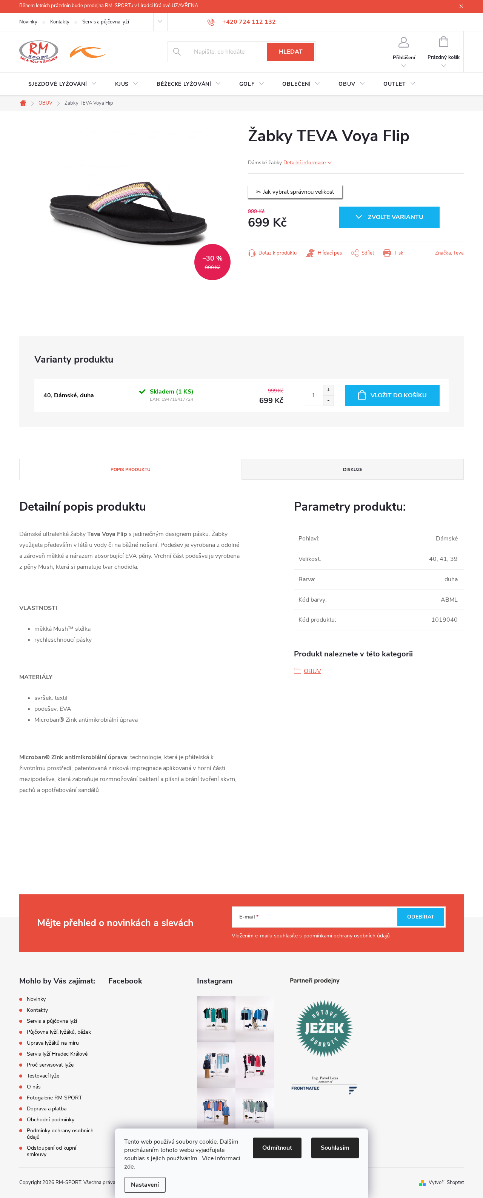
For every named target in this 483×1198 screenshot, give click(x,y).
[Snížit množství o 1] (328, 400)
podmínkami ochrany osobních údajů (346, 935)
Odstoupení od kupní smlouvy (51, 1151)
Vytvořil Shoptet (446, 1182)
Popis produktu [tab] (131, 469)
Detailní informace (304, 162)
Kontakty (59, 22)
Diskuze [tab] (352, 469)
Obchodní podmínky (50, 1119)
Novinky (28, 22)
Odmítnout (277, 1148)
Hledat (291, 52)
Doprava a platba (46, 1108)
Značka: (449, 253)
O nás (34, 1086)
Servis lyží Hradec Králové (57, 1054)
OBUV (312, 671)
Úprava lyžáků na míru (53, 1043)
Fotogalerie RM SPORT (54, 1097)
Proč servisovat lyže (50, 1064)
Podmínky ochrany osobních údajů (60, 1134)
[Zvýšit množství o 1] (328, 390)
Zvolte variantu (395, 217)
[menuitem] (62, 84)
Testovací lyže (43, 1075)
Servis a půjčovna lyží (105, 22)
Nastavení (145, 1185)
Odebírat (420, 916)
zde (129, 1166)
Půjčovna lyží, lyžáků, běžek (59, 1032)
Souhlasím (335, 1148)
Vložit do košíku (399, 395)
